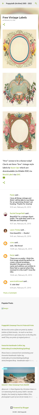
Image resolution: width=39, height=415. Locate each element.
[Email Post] (4, 178)
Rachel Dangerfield (17, 213)
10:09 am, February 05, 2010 (21, 249)
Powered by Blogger (21, 408)
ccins (12, 242)
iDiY (18, 174)
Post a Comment (10, 293)
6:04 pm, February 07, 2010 (20, 288)
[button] (4, 24)
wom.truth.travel (16, 281)
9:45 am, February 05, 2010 (20, 236)
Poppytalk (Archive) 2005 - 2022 (19, 3)
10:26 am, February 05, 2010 (21, 275)
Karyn (12, 255)
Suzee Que (15, 168)
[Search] (36, 3)
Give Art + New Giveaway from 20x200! (15, 385)
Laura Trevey (15, 230)
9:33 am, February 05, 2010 (20, 207)
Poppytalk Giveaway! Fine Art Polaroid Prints (18, 325)
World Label (8, 174)
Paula (12, 195)
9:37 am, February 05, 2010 (20, 224)
